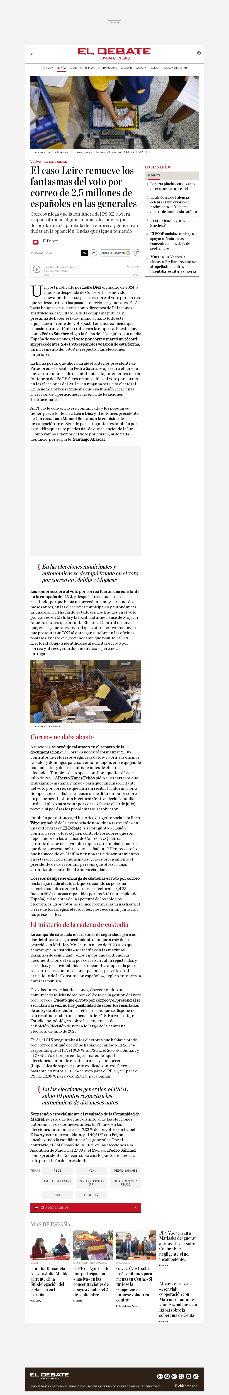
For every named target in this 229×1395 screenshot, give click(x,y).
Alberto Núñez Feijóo (125, 1182)
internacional (107, 67)
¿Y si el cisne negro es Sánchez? (167, 223)
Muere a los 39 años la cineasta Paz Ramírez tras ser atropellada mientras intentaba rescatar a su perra (173, 264)
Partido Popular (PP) (91, 1182)
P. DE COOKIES (129, 1386)
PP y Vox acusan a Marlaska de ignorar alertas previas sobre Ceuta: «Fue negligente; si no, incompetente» (177, 1246)
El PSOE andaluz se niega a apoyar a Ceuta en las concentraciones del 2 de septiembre (172, 241)
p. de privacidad (110, 1386)
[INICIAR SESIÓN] (199, 53)
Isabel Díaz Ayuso (57, 1181)
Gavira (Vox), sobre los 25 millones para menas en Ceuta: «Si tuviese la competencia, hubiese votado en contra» (134, 1284)
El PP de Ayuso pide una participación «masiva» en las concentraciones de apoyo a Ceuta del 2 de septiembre (91, 1281)
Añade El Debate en (113, 252)
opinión (89, 67)
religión (155, 67)
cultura (140, 67)
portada (47, 67)
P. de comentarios (149, 1386)
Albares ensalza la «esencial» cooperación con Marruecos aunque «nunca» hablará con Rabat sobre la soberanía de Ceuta (178, 1300)
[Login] (199, 53)
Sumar (57, 1195)
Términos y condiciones (84, 1386)
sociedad (126, 67)
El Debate (51, 241)
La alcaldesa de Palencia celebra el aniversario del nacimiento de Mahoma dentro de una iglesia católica (173, 204)
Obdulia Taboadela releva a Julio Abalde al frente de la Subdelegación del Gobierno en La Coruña (49, 1281)
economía (75, 67)
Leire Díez (91, 1195)
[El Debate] (114, 51)
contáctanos (58, 1386)
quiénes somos (39, 1386)
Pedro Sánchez (125, 1170)
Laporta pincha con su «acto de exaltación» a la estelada (172, 186)
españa (61, 67)
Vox (91, 1170)
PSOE (57, 1170)
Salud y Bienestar (175, 67)
